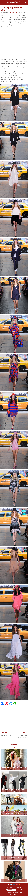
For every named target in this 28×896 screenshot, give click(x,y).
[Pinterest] (17, 884)
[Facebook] (8, 884)
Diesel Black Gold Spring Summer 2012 (21, 736)
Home (10, 12)
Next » (25, 732)
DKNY (25, 79)
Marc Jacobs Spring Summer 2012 (6, 736)
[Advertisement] (14, 43)
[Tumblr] (14, 884)
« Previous (4, 732)
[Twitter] (11, 884)
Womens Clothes (15, 12)
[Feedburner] (19, 884)
